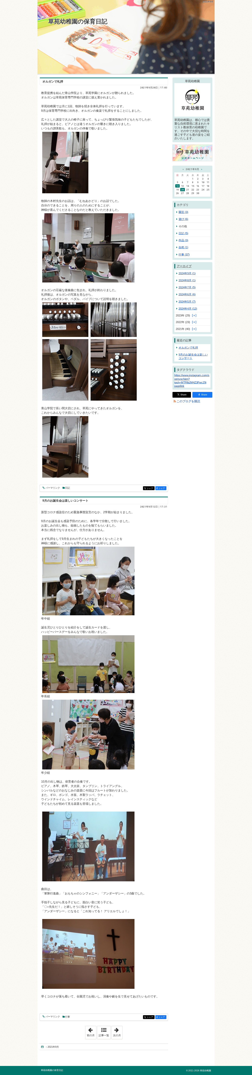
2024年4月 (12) (188, 308)
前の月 (91, 1031)
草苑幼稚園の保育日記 (77, 21)
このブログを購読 (188, 401)
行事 (67, 1016)
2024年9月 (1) (187, 273)
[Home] (42, 1047)
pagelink (179, 386)
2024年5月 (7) (187, 301)
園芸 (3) (183, 212)
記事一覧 (104, 1035)
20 (182, 189)
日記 (67, 487)
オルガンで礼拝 (52, 81)
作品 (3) (183, 240)
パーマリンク (53, 487)
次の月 (117, 1031)
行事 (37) (184, 254)
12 (177, 185)
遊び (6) (183, 219)
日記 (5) (183, 233)
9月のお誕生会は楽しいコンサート (65, 500)
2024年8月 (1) (187, 280)
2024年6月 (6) (187, 294)
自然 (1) (183, 247)
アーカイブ (184, 266)
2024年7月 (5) (187, 287)
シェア (151, 488)
